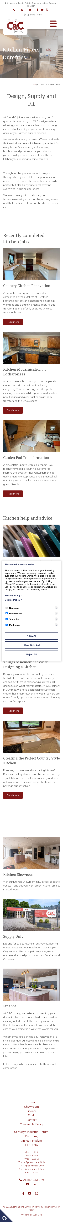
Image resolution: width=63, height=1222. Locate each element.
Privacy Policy (13, 595)
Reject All (31, 654)
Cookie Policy (13, 599)
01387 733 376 (33, 1180)
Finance (31, 1111)
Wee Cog (37, 1214)
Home (33, 84)
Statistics (14, 619)
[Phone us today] (14, 10)
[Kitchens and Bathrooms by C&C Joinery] (15, 34)
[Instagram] (46, 10)
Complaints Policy (31, 1124)
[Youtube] (42, 10)
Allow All (31, 635)
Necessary (15, 607)
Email (33, 1184)
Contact (31, 1120)
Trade (31, 1115)
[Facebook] (37, 10)
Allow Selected (31, 645)
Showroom (31, 1106)
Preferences (15, 613)
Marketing (14, 625)
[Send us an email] (30, 10)
